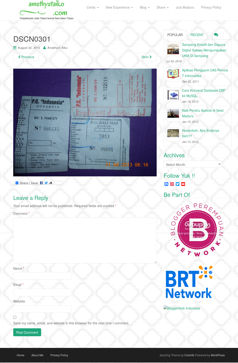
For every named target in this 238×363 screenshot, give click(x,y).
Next (145, 56)
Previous (27, 56)
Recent (197, 34)
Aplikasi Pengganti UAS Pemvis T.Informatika (205, 73)
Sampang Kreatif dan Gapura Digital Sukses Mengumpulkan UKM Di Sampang (204, 50)
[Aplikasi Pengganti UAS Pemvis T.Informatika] (173, 74)
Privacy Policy (59, 355)
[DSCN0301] (85, 122)
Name (18, 268)
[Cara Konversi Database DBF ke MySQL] (173, 95)
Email (18, 284)
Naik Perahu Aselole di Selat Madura (203, 113)
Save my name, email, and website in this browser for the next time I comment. (71, 323)
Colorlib (189, 355)
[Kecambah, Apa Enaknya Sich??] (173, 135)
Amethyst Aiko (57, 47)
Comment (21, 213)
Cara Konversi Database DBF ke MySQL (203, 93)
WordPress (218, 355)
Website (19, 301)
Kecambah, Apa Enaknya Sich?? (200, 133)
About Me (37, 355)
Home (20, 355)
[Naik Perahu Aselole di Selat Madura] (173, 115)
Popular (175, 34)
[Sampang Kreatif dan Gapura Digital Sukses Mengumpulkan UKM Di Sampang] (173, 49)
